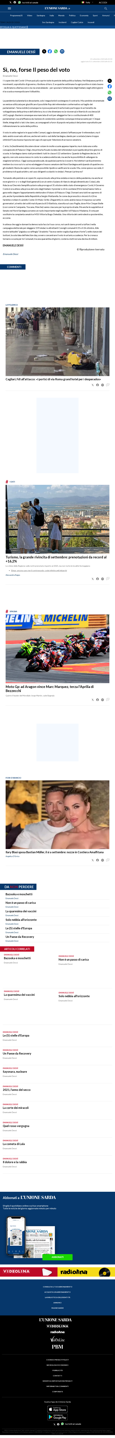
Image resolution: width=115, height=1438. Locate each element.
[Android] (57, 1417)
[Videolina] (29, 1271)
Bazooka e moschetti (19, 894)
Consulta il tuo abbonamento (57, 1287)
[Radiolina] (86, 1272)
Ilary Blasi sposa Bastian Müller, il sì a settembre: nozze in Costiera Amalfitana (55, 852)
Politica (72, 15)
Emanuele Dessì (21, 52)
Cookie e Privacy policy (57, 1360)
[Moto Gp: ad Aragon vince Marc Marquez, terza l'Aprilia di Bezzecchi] (57, 649)
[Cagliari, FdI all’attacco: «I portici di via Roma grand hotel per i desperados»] (57, 341)
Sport (95, 15)
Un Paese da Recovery (20, 936)
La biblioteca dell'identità (57, 1297)
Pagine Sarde (57, 1308)
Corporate (57, 1392)
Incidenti (62, 22)
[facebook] (15, 2)
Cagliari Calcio (77, 22)
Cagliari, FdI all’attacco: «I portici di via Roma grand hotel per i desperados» (53, 379)
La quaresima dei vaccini (21, 911)
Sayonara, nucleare (15, 1071)
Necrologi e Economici (57, 1365)
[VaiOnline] (57, 1340)
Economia (84, 15)
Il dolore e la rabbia (15, 1162)
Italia (52, 15)
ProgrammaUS (16, 15)
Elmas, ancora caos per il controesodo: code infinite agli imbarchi (39, 570)
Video (29, 15)
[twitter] (10, 2)
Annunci (106, 15)
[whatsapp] (19, 2)
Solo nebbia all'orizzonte (21, 919)
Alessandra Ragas (13, 575)
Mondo (61, 15)
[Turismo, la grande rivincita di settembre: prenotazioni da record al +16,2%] (57, 519)
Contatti (57, 1376)
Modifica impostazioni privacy (58, 1381)
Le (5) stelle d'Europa (19, 928)
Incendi (91, 22)
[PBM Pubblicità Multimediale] (57, 1347)
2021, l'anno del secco (17, 1089)
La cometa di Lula (14, 1144)
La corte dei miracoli (16, 1107)
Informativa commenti (57, 1386)
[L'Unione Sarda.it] (57, 8)
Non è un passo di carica (21, 902)
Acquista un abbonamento (57, 1292)
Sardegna (41, 15)
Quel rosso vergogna (16, 1126)
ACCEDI (103, 2)
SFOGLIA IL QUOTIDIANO (13, 27)
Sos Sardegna (48, 22)
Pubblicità (57, 1370)
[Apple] (57, 1409)
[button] (44, 51)
